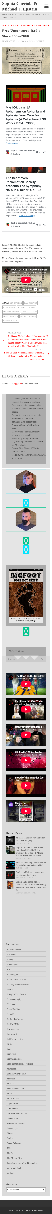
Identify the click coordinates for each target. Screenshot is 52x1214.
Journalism (11, 1069)
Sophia (10, 1138)
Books (10, 989)
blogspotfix (16, 303)
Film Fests (11, 1054)
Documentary (13, 1029)
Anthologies (12, 964)
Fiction (10, 1044)
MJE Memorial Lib (15, 1088)
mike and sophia (29, 312)
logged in (18, 383)
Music (46, 25)
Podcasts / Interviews (16, 1123)
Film (9, 1049)
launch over (30, 303)
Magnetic (11, 1079)
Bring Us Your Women (17, 994)
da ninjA (25, 25)
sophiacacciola (11, 321)
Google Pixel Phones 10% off (25, 448)
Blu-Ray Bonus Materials (18, 984)
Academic (11, 954)
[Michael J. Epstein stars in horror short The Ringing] (10, 840)
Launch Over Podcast (16, 1074)
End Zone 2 (12, 1034)
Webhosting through (25, 438)
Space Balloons (14, 1143)
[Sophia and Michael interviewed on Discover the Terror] (10, 875)
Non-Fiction (12, 1108)
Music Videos (13, 1098)
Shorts (9, 1133)
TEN (9, 1148)
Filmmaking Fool (14, 1059)
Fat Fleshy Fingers (15, 1039)
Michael (37, 25)
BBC (9, 969)
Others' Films (13, 1118)
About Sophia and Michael (34, 1210)
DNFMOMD (13, 1024)
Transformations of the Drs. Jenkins (22, 1163)
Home (11, 1210)
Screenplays (12, 1128)
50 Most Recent (11, 25)
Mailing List (19, 1210)
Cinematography (14, 999)
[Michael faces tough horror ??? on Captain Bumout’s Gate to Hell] (10, 865)
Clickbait (11, 1004)
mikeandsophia (10, 316)
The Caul (11, 1153)
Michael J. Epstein (35, 41)
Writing (10, 1173)
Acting (10, 959)
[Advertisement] (20, 921)
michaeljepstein (11, 312)
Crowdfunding (13, 1009)
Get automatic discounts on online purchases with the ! (27, 408)
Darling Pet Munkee (16, 1019)
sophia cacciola (28, 316)
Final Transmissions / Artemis (20, 1064)
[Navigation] (46, 6)
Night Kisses (12, 1103)
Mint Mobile (20, 445)
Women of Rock (14, 1168)
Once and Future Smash (17, 1113)
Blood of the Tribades (16, 979)
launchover (9, 307)
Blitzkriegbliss (13, 974)
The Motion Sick (14, 1158)
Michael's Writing (16, 651)
